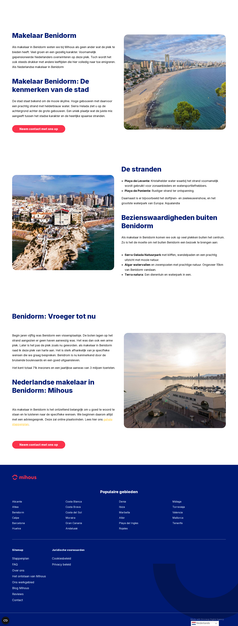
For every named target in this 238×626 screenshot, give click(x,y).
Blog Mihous (20, 588)
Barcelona (18, 523)
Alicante (17, 501)
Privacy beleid (61, 564)
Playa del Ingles (128, 523)
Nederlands (203, 623)
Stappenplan (20, 558)
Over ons (18, 570)
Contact (17, 600)
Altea (15, 507)
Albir (122, 517)
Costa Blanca (74, 501)
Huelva (16, 528)
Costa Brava (73, 507)
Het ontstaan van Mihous (29, 576)
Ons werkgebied (23, 582)
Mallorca (177, 517)
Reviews (17, 594)
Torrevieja (178, 507)
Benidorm (18, 512)
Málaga (176, 501)
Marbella (124, 512)
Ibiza (122, 507)
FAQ (15, 564)
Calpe (15, 517)
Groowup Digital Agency (212, 619)
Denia (122, 501)
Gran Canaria (74, 523)
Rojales (123, 528)
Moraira (70, 517)
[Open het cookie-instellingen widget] (5, 620)
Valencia (177, 512)
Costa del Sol (74, 512)
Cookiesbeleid (61, 558)
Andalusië (72, 528)
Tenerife (177, 523)
